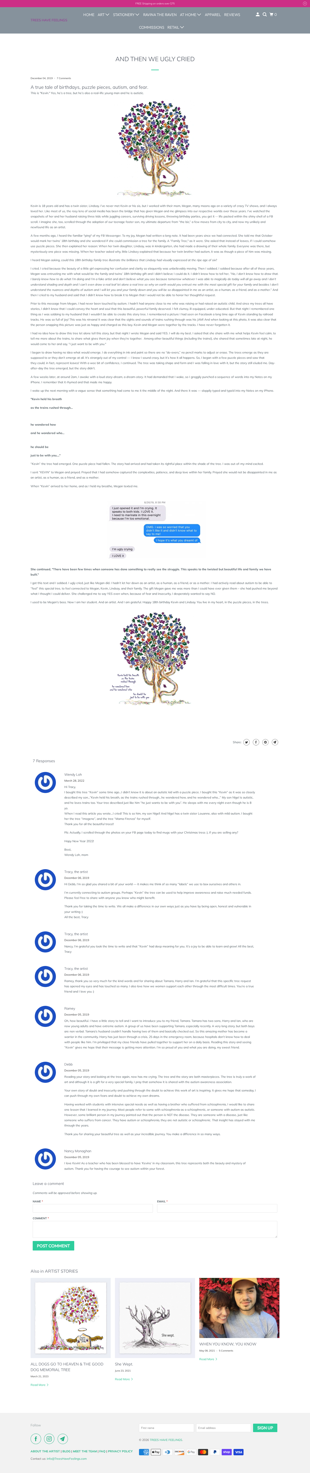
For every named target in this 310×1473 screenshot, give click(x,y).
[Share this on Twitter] (246, 742)
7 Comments (64, 78)
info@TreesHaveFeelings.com (67, 1459)
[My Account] (258, 14)
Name (38, 1201)
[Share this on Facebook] (255, 742)
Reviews (232, 14)
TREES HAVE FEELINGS (49, 20)
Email (162, 1201)
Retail (173, 27)
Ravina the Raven (160, 14)
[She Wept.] (155, 1318)
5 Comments (226, 1350)
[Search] (265, 14)
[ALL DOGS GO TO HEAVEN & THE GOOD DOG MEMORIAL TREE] (71, 1318)
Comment (41, 1218)
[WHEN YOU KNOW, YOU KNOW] (239, 1308)
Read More (38, 1385)
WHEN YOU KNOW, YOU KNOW (227, 1344)
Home (88, 14)
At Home (188, 14)
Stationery (124, 14)
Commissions (151, 27)
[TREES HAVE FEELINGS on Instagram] (50, 1439)
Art (101, 14)
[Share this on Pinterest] (265, 742)
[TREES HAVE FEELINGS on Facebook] (37, 1439)
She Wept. (124, 1364)
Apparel (213, 14)
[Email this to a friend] (274, 742)
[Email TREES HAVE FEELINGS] (64, 1439)
